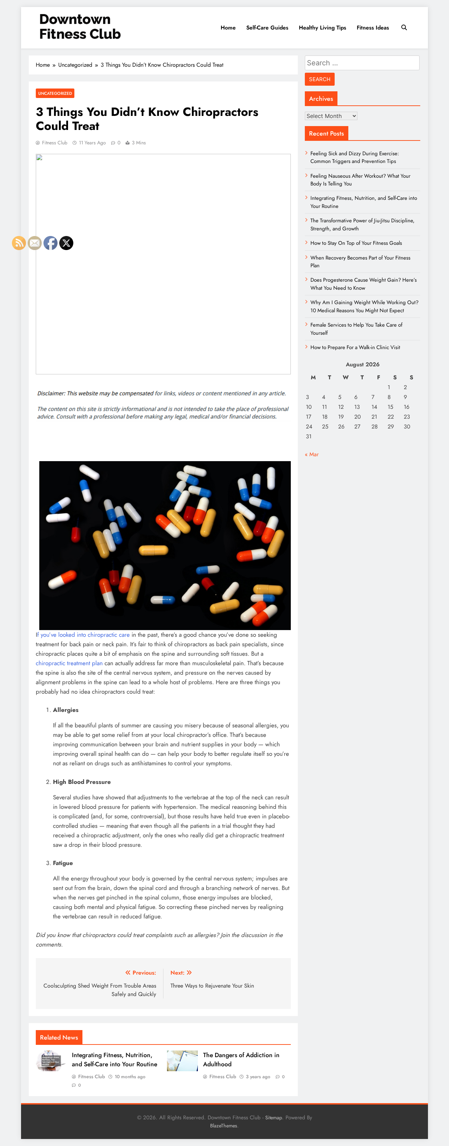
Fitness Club (54, 142)
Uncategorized (55, 93)
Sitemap (273, 1117)
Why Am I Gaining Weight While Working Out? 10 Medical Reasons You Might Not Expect (364, 306)
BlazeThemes (223, 1125)
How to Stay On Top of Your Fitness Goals (356, 243)
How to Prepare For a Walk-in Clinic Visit (355, 347)
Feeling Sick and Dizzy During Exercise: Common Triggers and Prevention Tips (354, 157)
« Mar (312, 454)
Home (228, 28)
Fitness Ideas (373, 28)
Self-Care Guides (267, 28)
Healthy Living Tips (322, 28)
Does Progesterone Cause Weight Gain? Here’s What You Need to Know (363, 284)
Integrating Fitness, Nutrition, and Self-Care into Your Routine (114, 1059)
